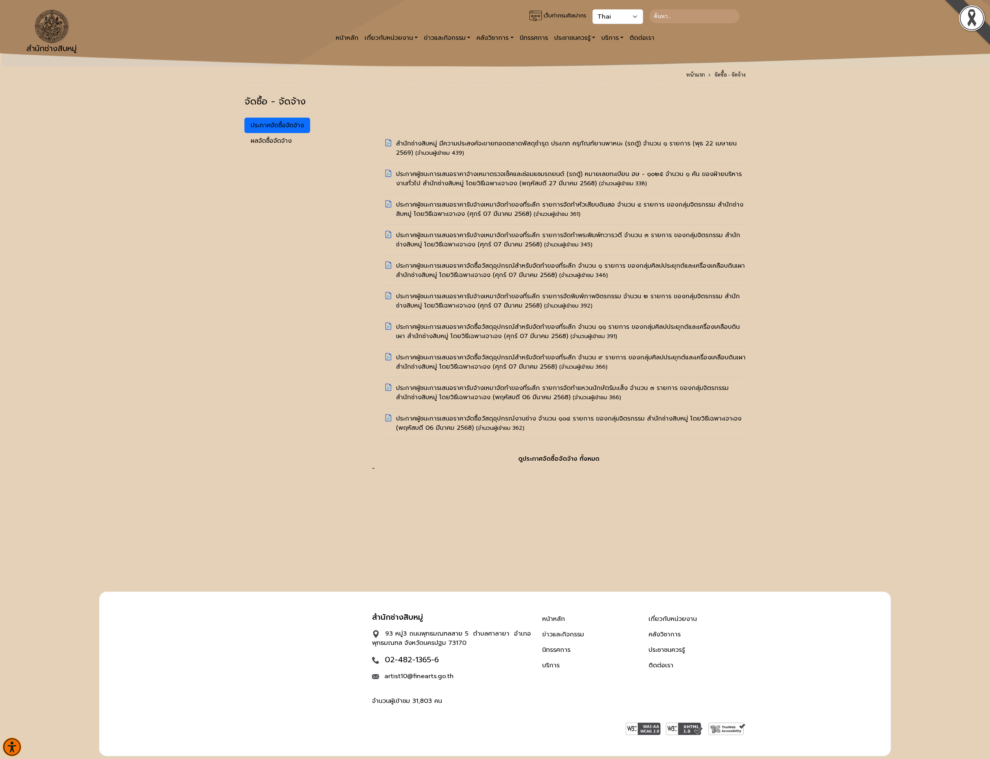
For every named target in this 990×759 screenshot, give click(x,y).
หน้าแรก (695, 74)
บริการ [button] (610, 38)
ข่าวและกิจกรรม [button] (445, 38)
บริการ (551, 665)
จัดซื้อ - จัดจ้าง (730, 74)
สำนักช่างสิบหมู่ (51, 48)
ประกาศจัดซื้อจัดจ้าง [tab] (277, 125)
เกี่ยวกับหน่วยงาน (673, 619)
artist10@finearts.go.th (419, 676)
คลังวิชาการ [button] (492, 38)
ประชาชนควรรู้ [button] (572, 38)
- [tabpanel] (559, 306)
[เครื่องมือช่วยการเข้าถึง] (12, 747)
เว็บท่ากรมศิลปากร (564, 16)
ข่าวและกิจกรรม (563, 634)
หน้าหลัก (347, 38)
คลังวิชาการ (665, 634)
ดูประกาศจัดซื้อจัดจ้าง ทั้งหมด (558, 458)
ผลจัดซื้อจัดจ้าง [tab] (271, 140)
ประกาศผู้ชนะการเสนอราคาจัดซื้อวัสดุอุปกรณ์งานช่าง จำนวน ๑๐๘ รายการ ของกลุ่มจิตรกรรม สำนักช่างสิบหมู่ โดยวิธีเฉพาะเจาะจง (568, 418)
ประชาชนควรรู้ (667, 650)
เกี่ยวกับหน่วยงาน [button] (389, 38)
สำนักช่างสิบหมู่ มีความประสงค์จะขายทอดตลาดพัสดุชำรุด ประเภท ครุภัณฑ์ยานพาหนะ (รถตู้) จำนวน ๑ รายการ (544, 143)
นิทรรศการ (534, 38)
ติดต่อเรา (642, 38)
